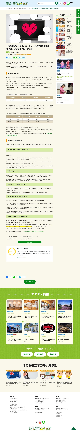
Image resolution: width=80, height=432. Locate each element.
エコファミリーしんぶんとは (62, 409)
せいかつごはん (13, 404)
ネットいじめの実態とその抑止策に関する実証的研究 (33, 231)
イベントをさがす (14, 412)
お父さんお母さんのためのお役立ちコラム (23, 8)
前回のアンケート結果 (40, 411)
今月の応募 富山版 (60, 400)
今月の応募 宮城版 (39, 400)
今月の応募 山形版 (39, 409)
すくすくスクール (14, 398)
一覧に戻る (31, 281)
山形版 (39, 354)
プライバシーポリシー (60, 418)
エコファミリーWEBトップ (10, 8)
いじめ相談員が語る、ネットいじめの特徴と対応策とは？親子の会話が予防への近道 (45, 8)
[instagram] (64, 4)
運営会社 (58, 416)
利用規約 (58, 413)
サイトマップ (59, 412)
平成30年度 (14, 135)
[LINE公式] (68, 4)
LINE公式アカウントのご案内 (62, 408)
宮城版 (25, 354)
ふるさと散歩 (13, 403)
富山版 (52, 354)
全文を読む (29, 242)
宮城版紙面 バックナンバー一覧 (42, 398)
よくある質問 (59, 411)
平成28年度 (8, 135)
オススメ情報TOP (39, 401)
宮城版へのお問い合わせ (40, 403)
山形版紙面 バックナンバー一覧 (42, 408)
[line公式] (43, 423)
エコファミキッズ (14, 400)
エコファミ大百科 (14, 405)
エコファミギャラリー (14, 411)
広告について (59, 415)
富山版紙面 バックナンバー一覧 (62, 398)
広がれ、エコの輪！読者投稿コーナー (18, 407)
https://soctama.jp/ (21, 257)
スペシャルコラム (14, 408)
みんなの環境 (13, 401)
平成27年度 (49, 133)
